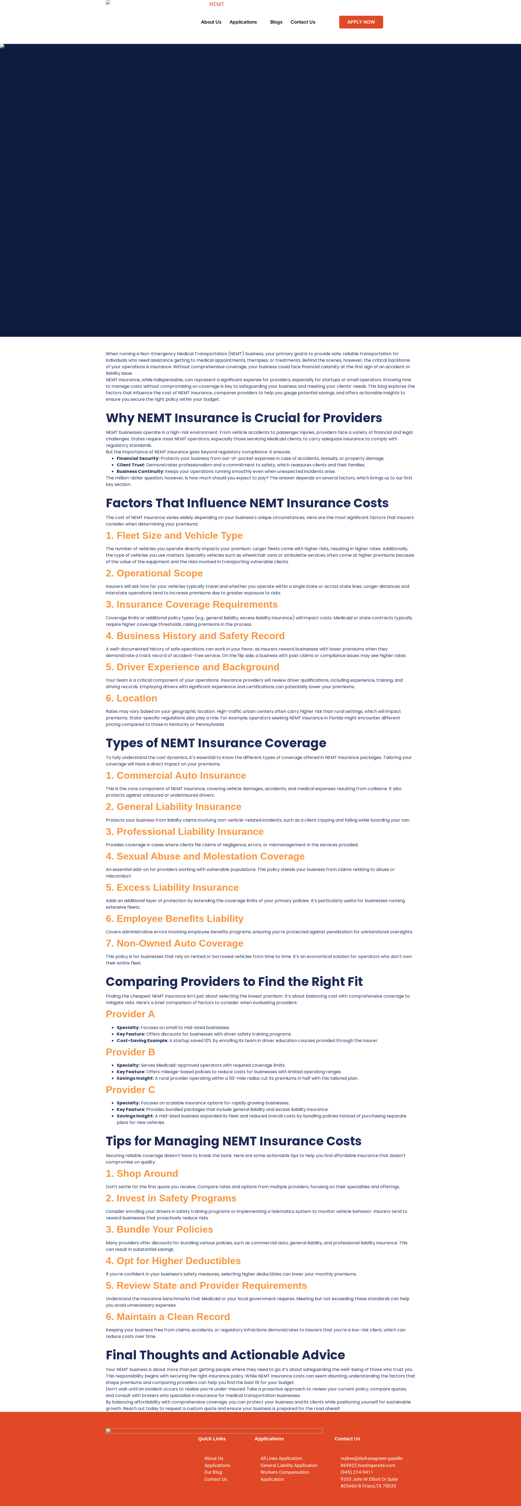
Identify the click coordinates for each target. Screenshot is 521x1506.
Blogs (276, 22)
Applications (243, 22)
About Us (211, 22)
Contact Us (303, 22)
